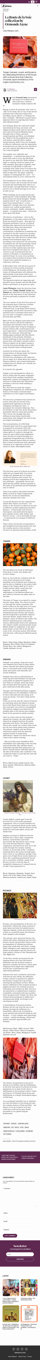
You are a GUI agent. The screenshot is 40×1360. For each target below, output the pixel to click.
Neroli (17, 1127)
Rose (22, 1127)
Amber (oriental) (9, 1131)
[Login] (36, 1)
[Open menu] (37, 5)
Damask (7, 659)
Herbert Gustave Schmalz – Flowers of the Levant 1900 (20, 813)
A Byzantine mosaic (20, 919)
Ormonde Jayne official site (21, 466)
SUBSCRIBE (20, 1259)
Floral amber (20, 1131)
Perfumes (6, 9)
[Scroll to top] (39, 1311)
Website (6, 1229)
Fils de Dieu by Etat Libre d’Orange (29, 1157)
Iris (12, 1127)
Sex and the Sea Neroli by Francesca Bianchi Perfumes (9, 1157)
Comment (7, 1188)
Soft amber (7, 1134)
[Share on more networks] (35, 89)
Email (6, 1221)
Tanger (6, 541)
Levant (6, 778)
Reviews (5, 11)
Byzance (7, 890)
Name (6, 1213)
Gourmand (29, 1131)
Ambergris (6, 1127)
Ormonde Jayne (23, 1123)
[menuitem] (29, 2)
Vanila (27, 1127)
